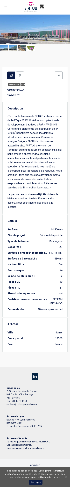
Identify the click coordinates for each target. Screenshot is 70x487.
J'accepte (36, 482)
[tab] (11, 75)
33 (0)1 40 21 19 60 (18, 401)
